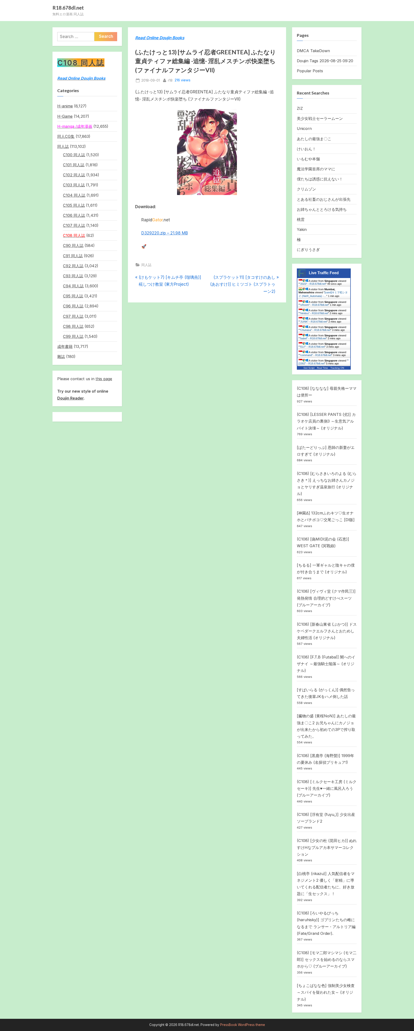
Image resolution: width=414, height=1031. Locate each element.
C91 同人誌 (73, 255)
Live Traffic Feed (324, 273)
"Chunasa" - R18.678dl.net (314, 330)
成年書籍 (65, 346)
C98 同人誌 (73, 326)
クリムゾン (306, 189)
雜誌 (61, 356)
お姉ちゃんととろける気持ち (322, 209)
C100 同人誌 (74, 154)
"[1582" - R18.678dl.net (324, 362)
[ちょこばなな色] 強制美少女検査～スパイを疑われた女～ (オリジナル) (326, 992)
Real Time (322, 368)
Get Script (309, 368)
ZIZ (300, 108)
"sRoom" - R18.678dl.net (313, 304)
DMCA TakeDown (313, 50)
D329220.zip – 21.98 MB (164, 233)
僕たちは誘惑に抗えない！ (320, 179)
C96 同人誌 (73, 306)
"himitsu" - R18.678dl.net (313, 313)
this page (104, 378)
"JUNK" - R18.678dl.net (313, 321)
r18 (170, 80)
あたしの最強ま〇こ (314, 138)
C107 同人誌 (74, 225)
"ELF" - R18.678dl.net (312, 346)
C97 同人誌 (73, 316)
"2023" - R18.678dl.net (312, 283)
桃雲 (301, 219)
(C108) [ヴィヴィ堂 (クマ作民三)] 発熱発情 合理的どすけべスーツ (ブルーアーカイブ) (326, 598)
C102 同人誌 (74, 175)
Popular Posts (310, 70)
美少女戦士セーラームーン (320, 118)
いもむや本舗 (308, 158)
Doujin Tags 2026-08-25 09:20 (325, 60)
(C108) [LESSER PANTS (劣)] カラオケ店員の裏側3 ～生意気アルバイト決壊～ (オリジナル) (326, 421)
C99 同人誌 (73, 336)
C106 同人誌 (74, 215)
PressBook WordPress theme (242, 1025)
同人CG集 (66, 136)
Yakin (302, 229)
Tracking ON (337, 368)
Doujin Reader (70, 398)
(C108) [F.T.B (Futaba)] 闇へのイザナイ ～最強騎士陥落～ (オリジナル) (326, 664)
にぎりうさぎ (308, 249)
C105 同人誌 (74, 205)
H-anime (65, 106)
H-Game (65, 116)
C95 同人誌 (73, 296)
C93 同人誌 (73, 275)
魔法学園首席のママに (316, 169)
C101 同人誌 (73, 164)
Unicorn (304, 128)
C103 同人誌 (74, 185)
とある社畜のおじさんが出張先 (324, 199)
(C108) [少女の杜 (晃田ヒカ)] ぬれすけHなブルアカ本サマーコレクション (327, 847)
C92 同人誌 (73, 265)
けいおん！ (306, 148)
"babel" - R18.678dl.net (312, 338)
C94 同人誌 (73, 286)
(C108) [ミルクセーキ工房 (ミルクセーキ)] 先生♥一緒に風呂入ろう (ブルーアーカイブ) (326, 788)
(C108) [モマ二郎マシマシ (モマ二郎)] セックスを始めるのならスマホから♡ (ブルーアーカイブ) (326, 959)
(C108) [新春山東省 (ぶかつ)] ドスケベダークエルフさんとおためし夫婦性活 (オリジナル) (327, 631)
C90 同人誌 (73, 245)
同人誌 (146, 265)
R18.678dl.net (68, 8)
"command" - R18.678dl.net (315, 355)
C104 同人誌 (74, 195)
